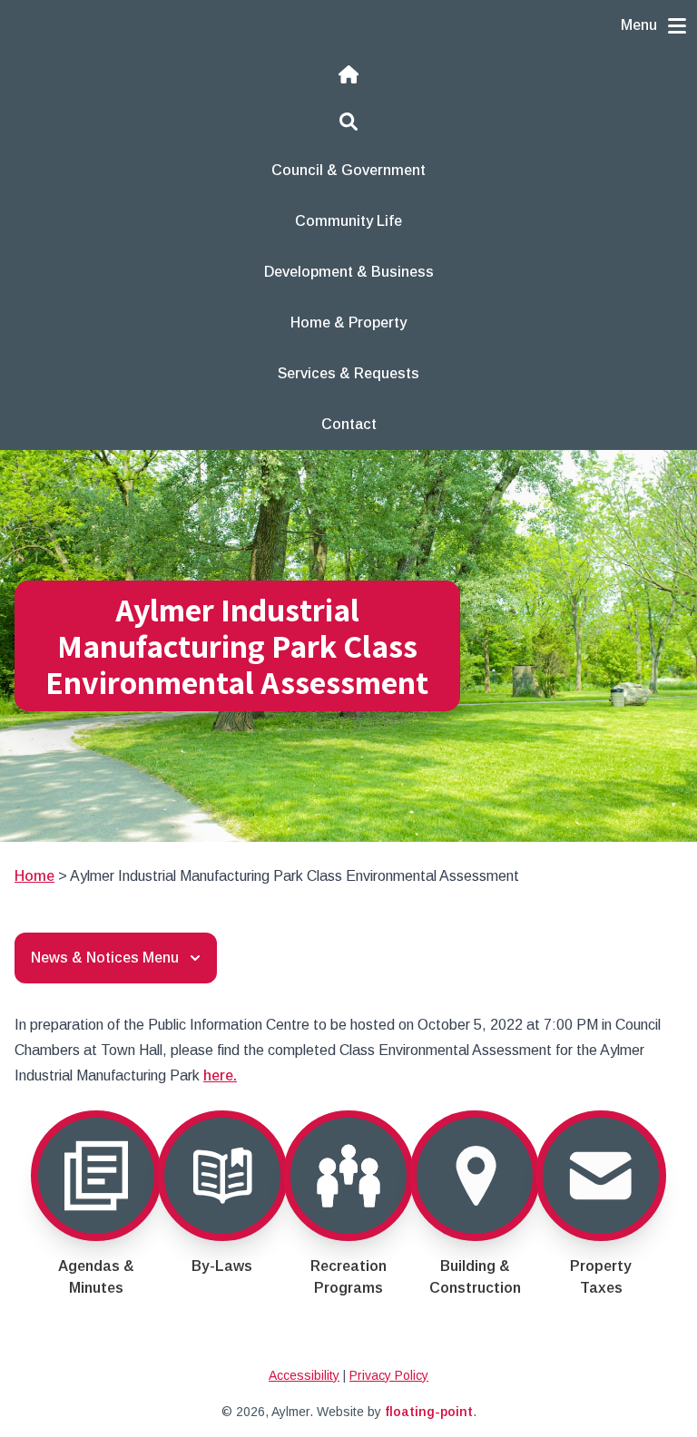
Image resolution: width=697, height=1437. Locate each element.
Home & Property (348, 322)
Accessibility (304, 1375)
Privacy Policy (388, 1375)
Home (34, 876)
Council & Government (348, 170)
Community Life (348, 221)
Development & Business (349, 271)
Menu (639, 25)
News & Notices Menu (105, 957)
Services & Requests (348, 373)
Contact (349, 424)
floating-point (429, 1411)
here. (220, 1075)
